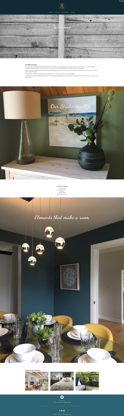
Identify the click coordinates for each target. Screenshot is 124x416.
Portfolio (65, 12)
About (57, 12)
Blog (73, 12)
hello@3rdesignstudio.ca (62, 194)
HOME (51, 12)
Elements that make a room (62, 217)
